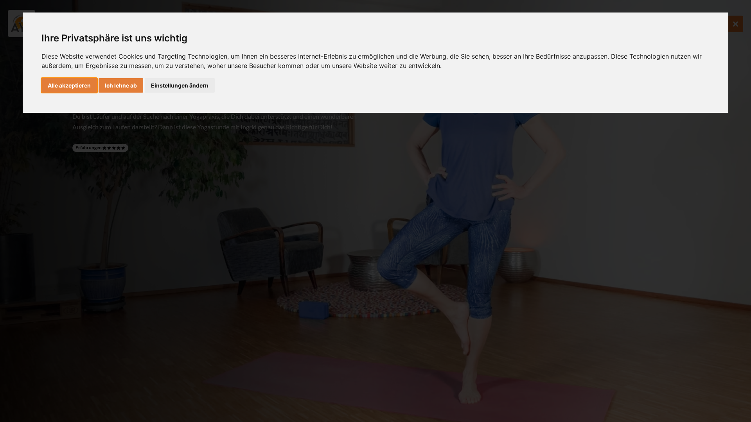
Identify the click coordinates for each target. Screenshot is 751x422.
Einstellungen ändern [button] (179, 85)
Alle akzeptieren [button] (69, 85)
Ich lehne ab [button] (121, 85)
